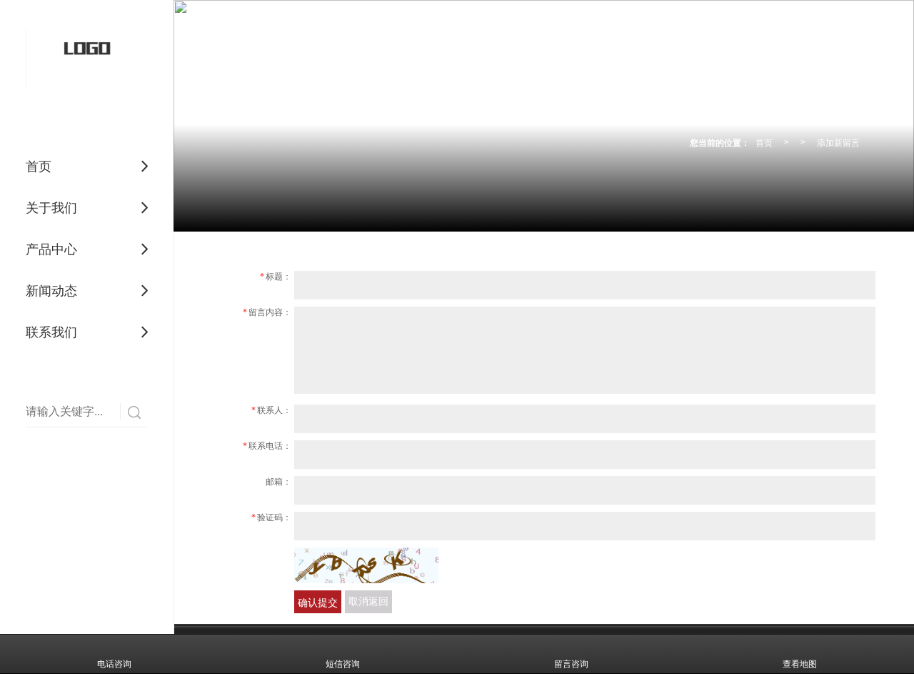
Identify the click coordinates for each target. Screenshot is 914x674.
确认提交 (318, 602)
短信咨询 (343, 664)
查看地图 (800, 664)
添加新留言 (838, 142)
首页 (38, 166)
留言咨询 (571, 664)
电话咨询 (114, 664)
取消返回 (368, 601)
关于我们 (51, 208)
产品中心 (51, 249)
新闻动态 (51, 291)
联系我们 (51, 332)
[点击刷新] (366, 565)
